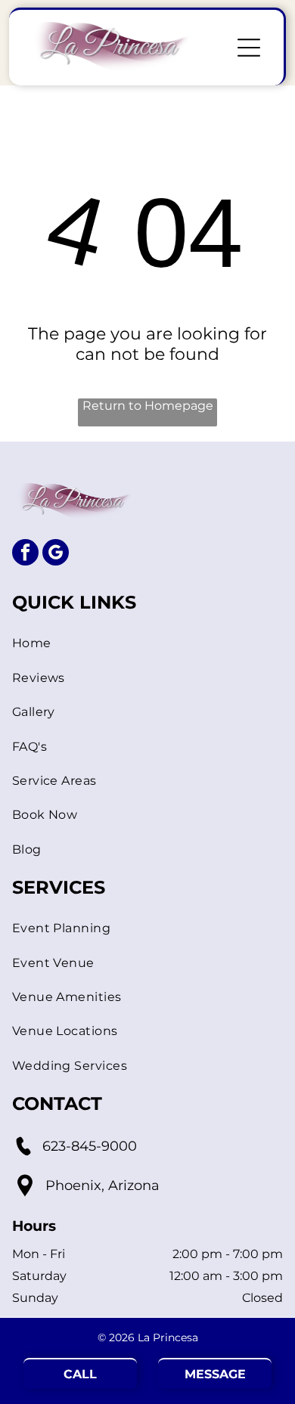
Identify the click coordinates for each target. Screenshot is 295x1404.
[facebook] (25, 554)
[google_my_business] (55, 554)
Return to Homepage (147, 405)
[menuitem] (148, 643)
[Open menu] (249, 47)
